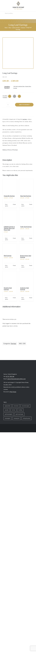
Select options (6, 205)
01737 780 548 (10, 376)
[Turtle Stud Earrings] (26, 217)
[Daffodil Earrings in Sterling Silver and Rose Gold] (10, 217)
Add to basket (24, 104)
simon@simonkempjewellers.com (16, 378)
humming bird (16, 418)
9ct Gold (15, 88)
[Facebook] (4, 111)
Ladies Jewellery (16, 27)
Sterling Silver (28, 86)
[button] (10, 96)
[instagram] (4, 397)
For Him (20, 410)
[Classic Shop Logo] (18, 2)
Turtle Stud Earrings (26, 226)
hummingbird (7, 418)
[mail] (10, 397)
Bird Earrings (7, 255)
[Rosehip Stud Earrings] (10, 278)
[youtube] (7, 397)
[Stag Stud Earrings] (26, 186)
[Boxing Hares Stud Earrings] (26, 248)
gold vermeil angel (19, 414)
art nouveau (16, 405)
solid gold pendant (26, 418)
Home (6, 27)
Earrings (23, 27)
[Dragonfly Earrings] (10, 186)
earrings (25, 119)
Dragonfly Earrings (9, 196)
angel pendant (7, 405)
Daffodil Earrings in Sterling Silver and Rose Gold (9, 228)
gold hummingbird (8, 414)
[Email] (27, 111)
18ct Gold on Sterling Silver (19, 86)
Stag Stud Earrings (25, 196)
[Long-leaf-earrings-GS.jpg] (18, 53)
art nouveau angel (25, 405)
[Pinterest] (19, 111)
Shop (10, 27)
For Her (13, 410)
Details (14, 204)
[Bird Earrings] (10, 248)
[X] (11, 111)
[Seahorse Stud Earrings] (26, 278)
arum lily (6, 410)
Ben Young (13, 391)
